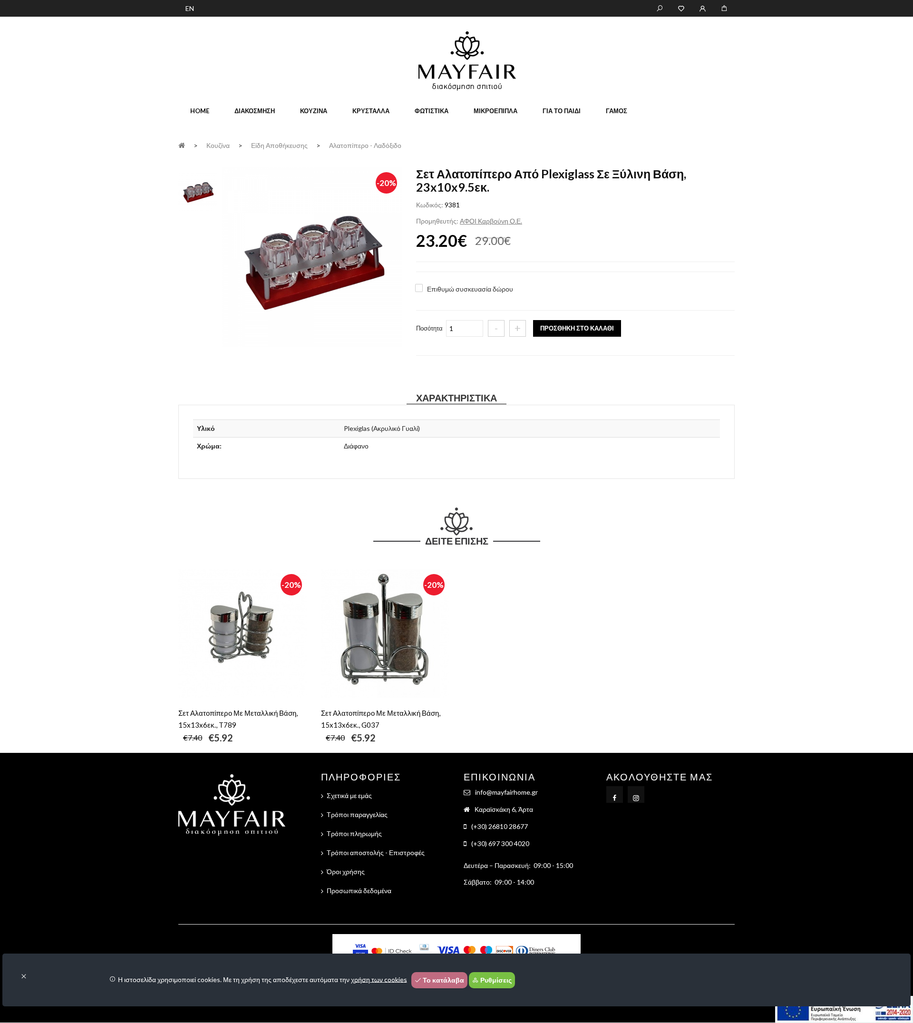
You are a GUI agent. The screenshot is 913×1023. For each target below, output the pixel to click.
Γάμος (616, 111)
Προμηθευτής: (437, 221)
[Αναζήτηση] (659, 7)
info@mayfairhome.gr (506, 792)
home (199, 111)
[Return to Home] (181, 145)
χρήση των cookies (379, 979)
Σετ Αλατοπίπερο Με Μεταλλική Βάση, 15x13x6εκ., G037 (380, 719)
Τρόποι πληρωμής (354, 833)
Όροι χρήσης (346, 871)
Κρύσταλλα (370, 111)
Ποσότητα (429, 328)
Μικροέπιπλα (495, 111)
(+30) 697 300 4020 (500, 843)
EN (189, 8)
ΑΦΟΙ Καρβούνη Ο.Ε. (491, 221)
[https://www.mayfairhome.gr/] (681, 7)
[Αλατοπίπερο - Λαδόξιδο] (312, 258)
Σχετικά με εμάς (349, 795)
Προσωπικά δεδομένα (359, 891)
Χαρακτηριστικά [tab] (456, 397)
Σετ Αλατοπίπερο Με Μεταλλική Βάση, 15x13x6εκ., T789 (238, 719)
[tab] (197, 190)
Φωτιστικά (431, 111)
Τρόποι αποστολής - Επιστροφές (376, 852)
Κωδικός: (429, 205)
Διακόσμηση (254, 111)
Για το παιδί (562, 111)
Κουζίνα (313, 111)
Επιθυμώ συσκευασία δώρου (470, 289)
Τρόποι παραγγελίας (357, 814)
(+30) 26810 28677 (499, 826)
